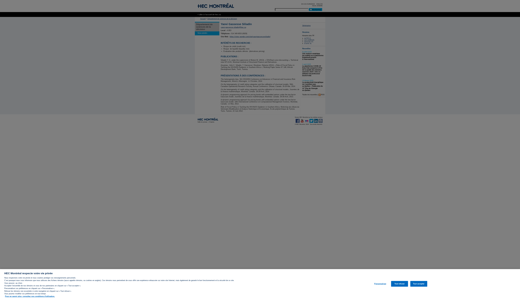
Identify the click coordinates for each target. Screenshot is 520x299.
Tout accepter (419, 284)
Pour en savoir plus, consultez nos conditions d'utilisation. (30, 296)
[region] (260, 284)
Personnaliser (380, 284)
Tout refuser (399, 284)
